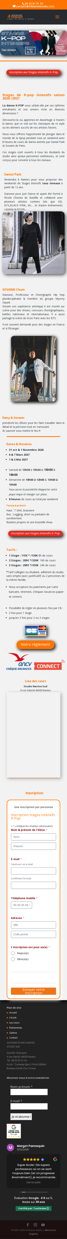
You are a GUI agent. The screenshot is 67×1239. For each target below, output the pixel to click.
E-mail (16, 1101)
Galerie (13, 1032)
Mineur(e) (22, 959)
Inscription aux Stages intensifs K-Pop (33, 72)
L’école (13, 1017)
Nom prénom (21, 1087)
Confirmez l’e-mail (21, 878)
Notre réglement (35, 644)
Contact (13, 1037)
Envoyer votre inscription (34, 991)
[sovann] (33, 400)
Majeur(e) (23, 953)
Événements (15, 1027)
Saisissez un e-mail (22, 864)
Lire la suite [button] (33, 1182)
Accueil (13, 1012)
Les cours (14, 1022)
